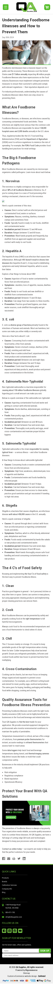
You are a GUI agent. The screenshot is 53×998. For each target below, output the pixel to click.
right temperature (33, 618)
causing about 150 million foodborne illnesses (21, 390)
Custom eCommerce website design (22, 976)
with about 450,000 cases (19, 514)
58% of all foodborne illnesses (19, 190)
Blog (3, 892)
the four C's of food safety (35, 574)
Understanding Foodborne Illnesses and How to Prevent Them (25, 26)
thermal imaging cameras (39, 753)
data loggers (12, 750)
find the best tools (26, 722)
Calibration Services (9, 885)
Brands (4, 881)
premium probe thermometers (29, 739)
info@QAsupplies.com (14, 917)
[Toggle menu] (5, 7)
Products (5, 878)
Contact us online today (12, 849)
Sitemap (26, 973)
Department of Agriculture (37, 139)
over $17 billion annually (17, 74)
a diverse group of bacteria (20, 325)
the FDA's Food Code (30, 145)
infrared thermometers (35, 742)
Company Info (7, 889)
